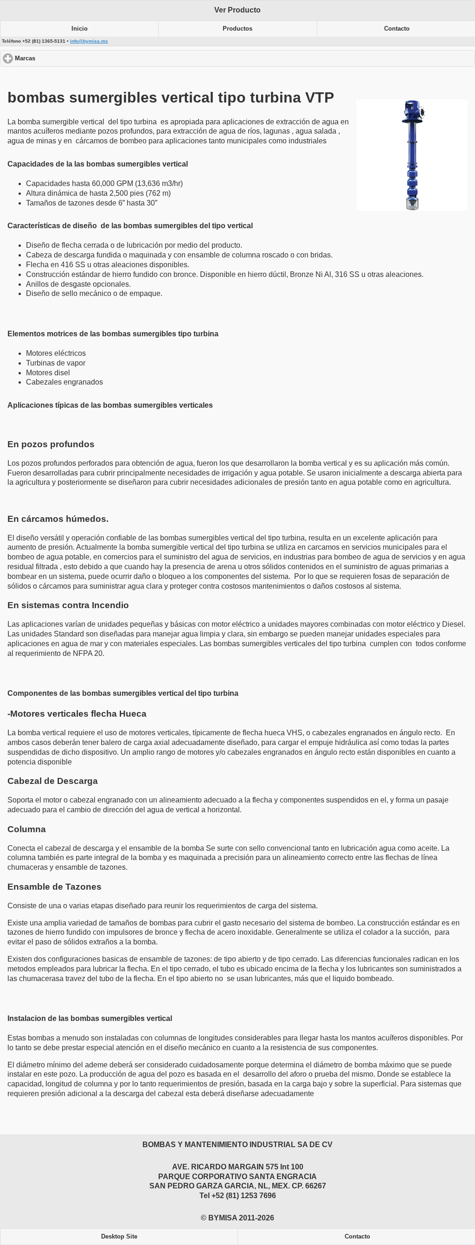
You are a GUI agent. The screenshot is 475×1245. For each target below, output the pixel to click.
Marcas (60, 58)
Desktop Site (119, 1236)
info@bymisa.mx (89, 41)
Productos (237, 29)
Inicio (79, 29)
